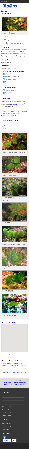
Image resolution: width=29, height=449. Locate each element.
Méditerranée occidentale (11, 74)
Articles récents (5, 409)
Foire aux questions (6, 412)
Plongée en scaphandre (10, 90)
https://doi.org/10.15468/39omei (16, 104)
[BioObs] (8, 6)
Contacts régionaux (6, 426)
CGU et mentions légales (8, 406)
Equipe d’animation (6, 423)
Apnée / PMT (8, 92)
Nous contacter (5, 429)
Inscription (4, 396)
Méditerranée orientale (10, 79)
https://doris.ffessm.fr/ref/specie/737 (9, 115)
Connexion (4, 399)
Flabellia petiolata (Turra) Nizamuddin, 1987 (15, 101)
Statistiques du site (6, 415)
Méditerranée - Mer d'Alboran (12, 76)
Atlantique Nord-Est (9, 81)
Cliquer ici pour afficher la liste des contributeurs (11, 354)
